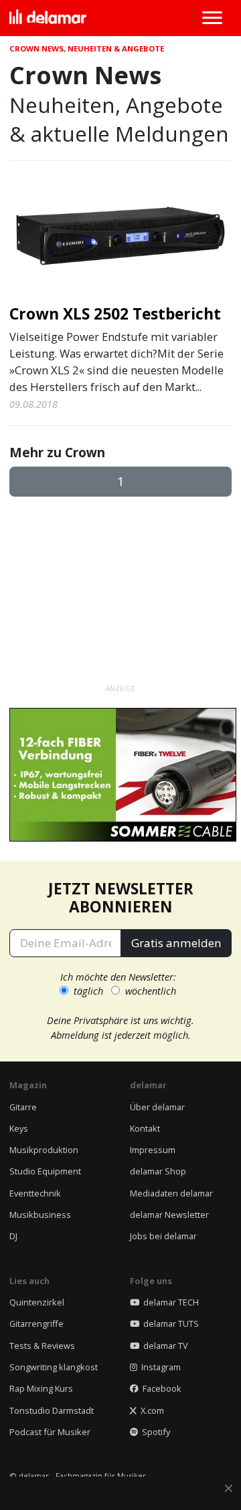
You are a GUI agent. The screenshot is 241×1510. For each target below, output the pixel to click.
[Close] (228, 1489)
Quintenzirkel (36, 1302)
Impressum (152, 1150)
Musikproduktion (43, 1150)
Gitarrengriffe (36, 1323)
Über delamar (157, 1107)
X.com (150, 1410)
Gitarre (23, 1107)
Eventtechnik (35, 1193)
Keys (18, 1128)
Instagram (159, 1367)
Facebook (160, 1388)
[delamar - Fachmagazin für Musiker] (47, 18)
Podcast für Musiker (49, 1432)
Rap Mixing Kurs (41, 1388)
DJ (13, 1236)
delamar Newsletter (169, 1215)
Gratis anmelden (176, 943)
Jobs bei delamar (163, 1236)
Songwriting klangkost (53, 1367)
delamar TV (163, 1346)
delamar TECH (169, 1302)
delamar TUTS (169, 1323)
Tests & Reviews (42, 1346)
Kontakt (145, 1128)
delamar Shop (158, 1171)
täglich (88, 990)
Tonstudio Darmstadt (51, 1410)
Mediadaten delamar (171, 1193)
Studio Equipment (45, 1171)
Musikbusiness (40, 1215)
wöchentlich (150, 990)
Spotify (154, 1432)
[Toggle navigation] (212, 18)
